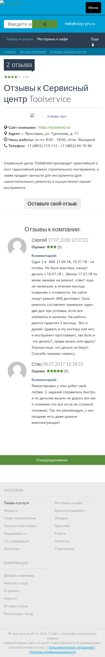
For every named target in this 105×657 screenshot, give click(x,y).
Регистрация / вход (18, 614)
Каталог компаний (33, 52)
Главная (10, 52)
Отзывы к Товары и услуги (68, 52)
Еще (95, 39)
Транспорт (62, 526)
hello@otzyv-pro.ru (80, 24)
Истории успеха (16, 606)
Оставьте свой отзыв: (53, 204)
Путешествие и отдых (20, 526)
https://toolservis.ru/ (54, 127)
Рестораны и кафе (52, 39)
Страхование (64, 549)
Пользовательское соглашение (72, 647)
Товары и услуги (19, 39)
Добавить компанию (19, 575)
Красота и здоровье (70, 511)
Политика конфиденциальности (52, 652)
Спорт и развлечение (20, 518)
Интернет (62, 518)
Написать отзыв (16, 583)
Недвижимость (15, 533)
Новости (10, 598)
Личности (62, 541)
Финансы (11, 511)
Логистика (11, 549)
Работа (60, 533)
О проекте (11, 591)
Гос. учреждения (16, 541)
